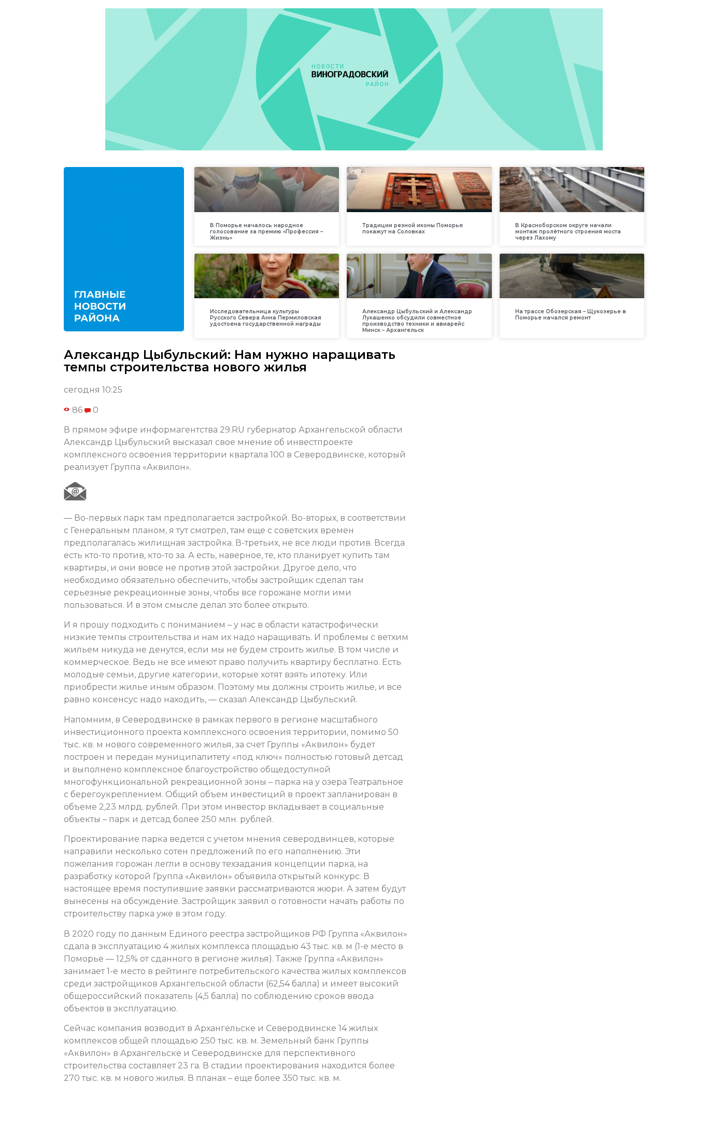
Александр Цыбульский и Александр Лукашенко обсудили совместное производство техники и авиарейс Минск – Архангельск (417, 320)
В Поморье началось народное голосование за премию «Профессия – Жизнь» (266, 231)
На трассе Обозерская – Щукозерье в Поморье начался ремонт (570, 314)
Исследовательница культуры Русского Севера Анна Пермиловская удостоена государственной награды (265, 317)
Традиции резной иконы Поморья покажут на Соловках (412, 228)
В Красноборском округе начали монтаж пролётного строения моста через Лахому (568, 231)
